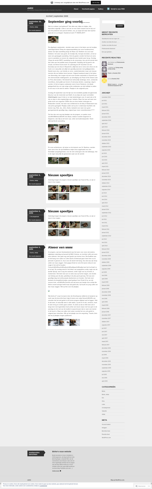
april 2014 (105, 203)
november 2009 (106, 259)
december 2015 (106, 137)
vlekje (103, 414)
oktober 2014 (105, 183)
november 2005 (106, 364)
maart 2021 (105, 107)
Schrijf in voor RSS (118, 9)
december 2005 (106, 361)
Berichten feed (106, 431)
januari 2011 (105, 232)
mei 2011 (104, 222)
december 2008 (106, 292)
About (76, 9)
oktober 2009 (105, 262)
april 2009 (105, 278)
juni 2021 (104, 104)
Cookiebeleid (43, 486)
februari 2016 (105, 130)
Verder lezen (55, 471)
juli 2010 (104, 239)
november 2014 (106, 179)
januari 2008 (105, 311)
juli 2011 (104, 219)
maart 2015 (105, 166)
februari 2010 (105, 249)
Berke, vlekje (34, 27)
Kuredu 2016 (116, 73)
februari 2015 (105, 170)
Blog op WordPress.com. (118, 480)
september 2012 (106, 212)
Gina (103, 401)
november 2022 (106, 97)
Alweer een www (60, 247)
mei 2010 (104, 242)
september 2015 (106, 146)
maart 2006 (105, 358)
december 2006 (106, 348)
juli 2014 (104, 193)
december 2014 (106, 176)
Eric (103, 398)
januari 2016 (105, 133)
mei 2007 (104, 335)
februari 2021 (105, 110)
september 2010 (106, 236)
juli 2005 (104, 374)
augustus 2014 (106, 189)
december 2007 (106, 315)
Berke (103, 391)
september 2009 (106, 265)
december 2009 (106, 255)
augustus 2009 (106, 269)
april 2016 (105, 127)
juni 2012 (104, 216)
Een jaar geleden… (107, 52)
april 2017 (105, 123)
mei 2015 (104, 160)
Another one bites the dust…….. (111, 42)
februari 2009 (105, 285)
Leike (103, 404)
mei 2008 (104, 298)
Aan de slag (95, 2)
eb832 (30, 8)
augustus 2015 (106, 150)
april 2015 (105, 163)
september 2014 (106, 186)
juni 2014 (104, 196)
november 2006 (106, 351)
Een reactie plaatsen (35, 30)
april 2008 (105, 302)
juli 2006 (104, 354)
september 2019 (106, 120)
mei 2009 (104, 275)
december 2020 (106, 117)
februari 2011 (105, 229)
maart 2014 (105, 206)
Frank (109, 73)
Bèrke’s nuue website (61, 452)
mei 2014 (104, 199)
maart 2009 (105, 282)
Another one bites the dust (109, 45)
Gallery (100, 9)
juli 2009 (104, 272)
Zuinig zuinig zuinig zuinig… (115, 68)
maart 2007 (105, 341)
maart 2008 (105, 305)
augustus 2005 (106, 371)
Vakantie (104, 411)
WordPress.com (106, 437)
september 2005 (106, 368)
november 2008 (106, 295)
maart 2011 (105, 226)
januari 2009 (105, 288)
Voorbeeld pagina (88, 9)
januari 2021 (105, 113)
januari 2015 (105, 173)
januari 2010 (105, 252)
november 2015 (106, 140)
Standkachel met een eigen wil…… (112, 38)
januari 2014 (105, 209)
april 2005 (105, 381)
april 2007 (105, 338)
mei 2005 (104, 378)
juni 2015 (104, 156)
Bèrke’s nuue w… (113, 84)
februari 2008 (105, 308)
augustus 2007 (106, 325)
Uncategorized (34, 216)
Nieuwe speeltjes (60, 175)
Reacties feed (106, 434)
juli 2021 (104, 100)
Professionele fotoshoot (108, 48)
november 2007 (106, 318)
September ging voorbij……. (69, 21)
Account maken (106, 424)
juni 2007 (104, 331)
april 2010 (105, 245)
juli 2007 (104, 328)
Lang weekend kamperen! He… (115, 85)
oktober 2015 (105, 143)
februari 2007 (105, 344)
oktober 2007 (105, 321)
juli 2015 (104, 153)
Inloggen (104, 427)
